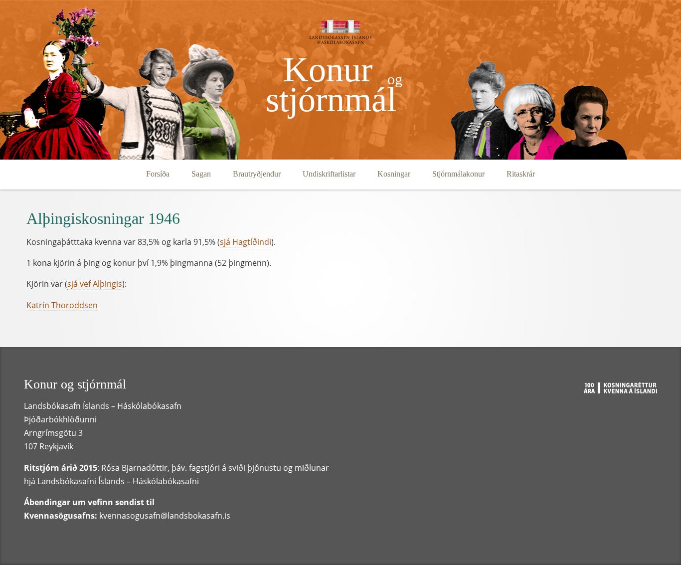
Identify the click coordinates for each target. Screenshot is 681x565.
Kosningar (393, 174)
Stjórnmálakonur (458, 174)
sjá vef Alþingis (94, 283)
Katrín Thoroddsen (62, 305)
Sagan (201, 174)
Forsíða (158, 174)
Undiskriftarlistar (329, 174)
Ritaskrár (521, 174)
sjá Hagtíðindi (245, 241)
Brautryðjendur (257, 174)
